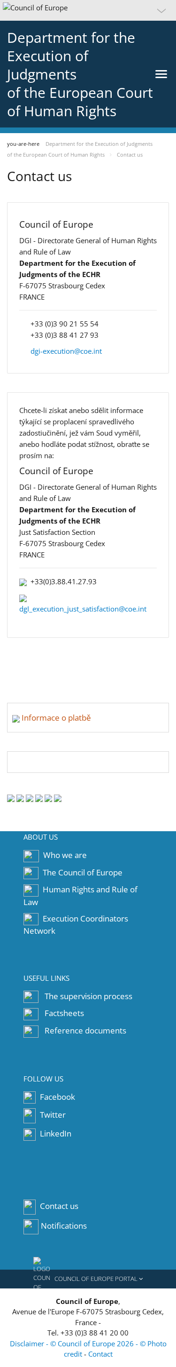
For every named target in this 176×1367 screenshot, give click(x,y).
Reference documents (85, 1030)
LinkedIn (54, 1133)
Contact (100, 1354)
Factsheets (64, 1013)
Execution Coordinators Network (75, 925)
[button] (88, 10)
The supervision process (88, 996)
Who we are (65, 855)
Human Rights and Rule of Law (80, 895)
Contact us (59, 1205)
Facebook (56, 1096)
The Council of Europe (82, 872)
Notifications (64, 1225)
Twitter (52, 1115)
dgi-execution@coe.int (66, 351)
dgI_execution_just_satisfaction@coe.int (82, 608)
